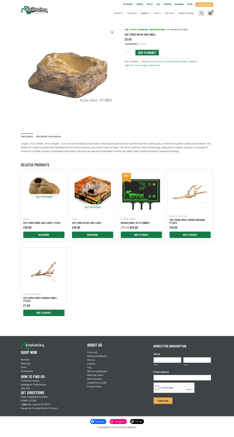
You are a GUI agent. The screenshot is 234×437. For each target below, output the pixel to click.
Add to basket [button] (141, 234)
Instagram (179, 4)
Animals (25, 359)
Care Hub (92, 352)
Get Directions (32, 392)
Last (185, 364)
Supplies (133, 29)
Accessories (27, 371)
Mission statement (97, 371)
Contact (139, 4)
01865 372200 (205, 4)
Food (23, 367)
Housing (25, 363)
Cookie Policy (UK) (96, 382)
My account (128, 4)
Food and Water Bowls (157, 29)
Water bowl (154, 65)
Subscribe (163, 400)
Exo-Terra (135, 65)
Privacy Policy (94, 386)
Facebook (167, 4)
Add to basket (147, 53)
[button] (201, 13)
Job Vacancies (94, 378)
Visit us (150, 4)
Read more (43, 234)
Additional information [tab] (48, 136)
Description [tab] (27, 136)
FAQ (89, 367)
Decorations (143, 29)
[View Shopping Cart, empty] (210, 13)
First (156, 364)
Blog (158, 4)
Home (127, 29)
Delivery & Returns (97, 356)
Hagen (144, 65)
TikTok (189, 4)
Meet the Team (95, 375)
